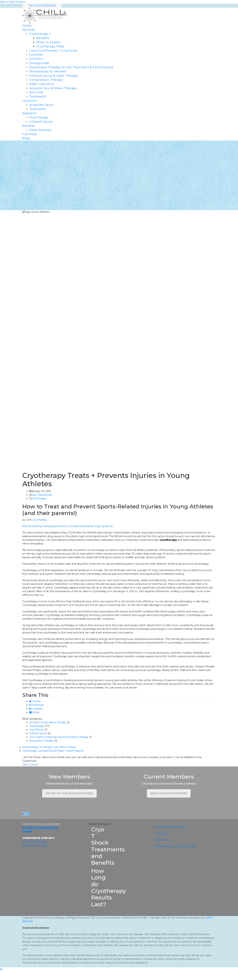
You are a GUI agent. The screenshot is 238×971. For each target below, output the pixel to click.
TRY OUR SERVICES (42, 5)
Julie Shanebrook (41, 494)
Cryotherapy (39, 498)
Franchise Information (35, 845)
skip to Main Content (12, 1)
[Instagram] (27, 813)
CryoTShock (36, 729)
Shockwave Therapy (41, 740)
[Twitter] (23, 813)
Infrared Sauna (38, 733)
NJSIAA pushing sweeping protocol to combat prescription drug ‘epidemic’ (67, 526)
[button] (35, 701)
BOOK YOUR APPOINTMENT (169, 793)
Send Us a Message (34, 841)
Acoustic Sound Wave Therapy (47, 722)
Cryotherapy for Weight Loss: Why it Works (50, 747)
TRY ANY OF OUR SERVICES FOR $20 (69, 793)
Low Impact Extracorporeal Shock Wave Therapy (58, 737)
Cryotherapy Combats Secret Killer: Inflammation (52, 750)
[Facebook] (25, 813)
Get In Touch (30, 764)
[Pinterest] (29, 813)
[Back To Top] (1, 969)
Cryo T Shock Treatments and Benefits (108, 846)
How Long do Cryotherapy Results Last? (108, 887)
